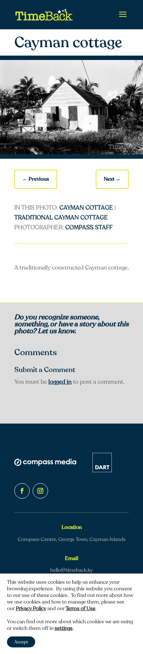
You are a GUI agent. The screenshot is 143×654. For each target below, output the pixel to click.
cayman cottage (86, 208)
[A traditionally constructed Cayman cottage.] (71, 153)
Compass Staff (89, 227)
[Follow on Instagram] (40, 491)
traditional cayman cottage (61, 218)
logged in (60, 382)
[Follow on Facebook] (22, 491)
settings (64, 628)
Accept (21, 642)
